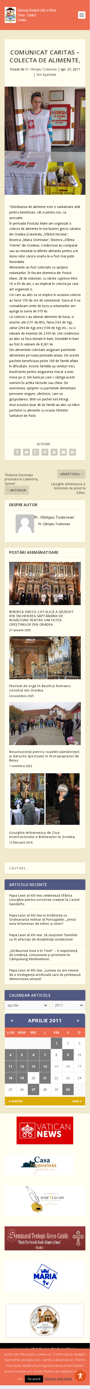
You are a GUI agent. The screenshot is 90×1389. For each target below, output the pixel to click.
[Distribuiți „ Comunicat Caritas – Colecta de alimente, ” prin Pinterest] (44, 452)
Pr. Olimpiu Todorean (41, 69)
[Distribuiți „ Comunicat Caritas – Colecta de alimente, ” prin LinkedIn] (54, 452)
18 (10, 1078)
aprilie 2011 (45, 1020)
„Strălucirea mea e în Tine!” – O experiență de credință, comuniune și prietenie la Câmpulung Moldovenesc (43, 954)
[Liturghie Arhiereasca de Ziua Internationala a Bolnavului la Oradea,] (45, 799)
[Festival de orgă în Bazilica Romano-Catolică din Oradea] (45, 657)
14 (45, 1066)
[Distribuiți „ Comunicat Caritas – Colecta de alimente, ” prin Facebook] (17, 452)
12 (22, 1066)
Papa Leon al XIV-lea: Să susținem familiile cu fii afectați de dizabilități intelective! (43, 937)
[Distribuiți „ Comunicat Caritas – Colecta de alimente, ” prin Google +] (35, 452)
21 (45, 1078)
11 (10, 1066)
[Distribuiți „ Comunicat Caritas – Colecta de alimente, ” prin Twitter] (26, 452)
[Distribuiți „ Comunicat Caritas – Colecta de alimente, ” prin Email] (63, 452)
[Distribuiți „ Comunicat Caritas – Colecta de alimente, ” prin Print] (72, 452)
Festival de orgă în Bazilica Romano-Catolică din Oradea (40, 688)
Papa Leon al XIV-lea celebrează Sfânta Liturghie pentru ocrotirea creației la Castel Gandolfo (44, 899)
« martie (15, 1101)
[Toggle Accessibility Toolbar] (80, 1376)
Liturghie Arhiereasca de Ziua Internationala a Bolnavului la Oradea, (42, 834)
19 (22, 1078)
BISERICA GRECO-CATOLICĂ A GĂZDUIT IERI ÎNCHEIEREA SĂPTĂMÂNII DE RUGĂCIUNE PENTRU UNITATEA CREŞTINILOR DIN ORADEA (41, 618)
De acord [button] (34, 1379)
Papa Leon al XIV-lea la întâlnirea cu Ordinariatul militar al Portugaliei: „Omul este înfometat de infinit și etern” (42, 919)
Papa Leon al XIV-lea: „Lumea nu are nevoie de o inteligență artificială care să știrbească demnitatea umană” (45, 974)
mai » (77, 1101)
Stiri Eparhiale (46, 74)
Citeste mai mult (58, 1378)
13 (33, 1066)
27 (33, 1089)
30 (68, 1089)
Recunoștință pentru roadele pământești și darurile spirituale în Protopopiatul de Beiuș (44, 755)
